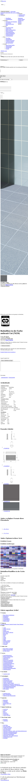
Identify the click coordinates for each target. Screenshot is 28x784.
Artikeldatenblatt (4, 377)
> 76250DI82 (6, 483)
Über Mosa (8, 38)
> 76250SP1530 (6, 511)
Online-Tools (8, 28)
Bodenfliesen (21, 15)
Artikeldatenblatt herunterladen (7, 606)
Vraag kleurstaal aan (5, 780)
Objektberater (8, 47)
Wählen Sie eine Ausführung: (7, 588)
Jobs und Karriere (9, 42)
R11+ (4, 75)
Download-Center (9, 27)
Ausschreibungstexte (10, 32)
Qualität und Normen (10, 40)
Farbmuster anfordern (5, 11)
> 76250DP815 (6, 466)
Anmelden (15, 760)
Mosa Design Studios (10, 45)
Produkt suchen (22, 14)
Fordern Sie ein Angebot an (9, 352)
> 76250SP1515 (6, 501)
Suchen (21, 60)
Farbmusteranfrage (9, 34)
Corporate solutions (10, 41)
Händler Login (4, 51)
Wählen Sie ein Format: (5, 586)
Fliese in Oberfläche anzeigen (7, 360)
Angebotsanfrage (9, 35)
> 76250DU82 (6, 448)
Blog (7, 25)
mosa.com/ (13, 594)
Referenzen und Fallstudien (11, 21)
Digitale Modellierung (10, 33)
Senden (14, 593)
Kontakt (7, 48)
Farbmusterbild (12, 377)
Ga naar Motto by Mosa (5, 774)
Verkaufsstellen (9, 46)
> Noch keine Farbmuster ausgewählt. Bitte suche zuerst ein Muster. (10, 12)
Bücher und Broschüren (11, 30)
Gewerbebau (8, 22)
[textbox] (7, 54)
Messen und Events (10, 24)
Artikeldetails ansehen (5, 602)
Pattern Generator (9, 31)
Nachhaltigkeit (9, 39)
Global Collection (9, 284)
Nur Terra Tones (5, 585)
